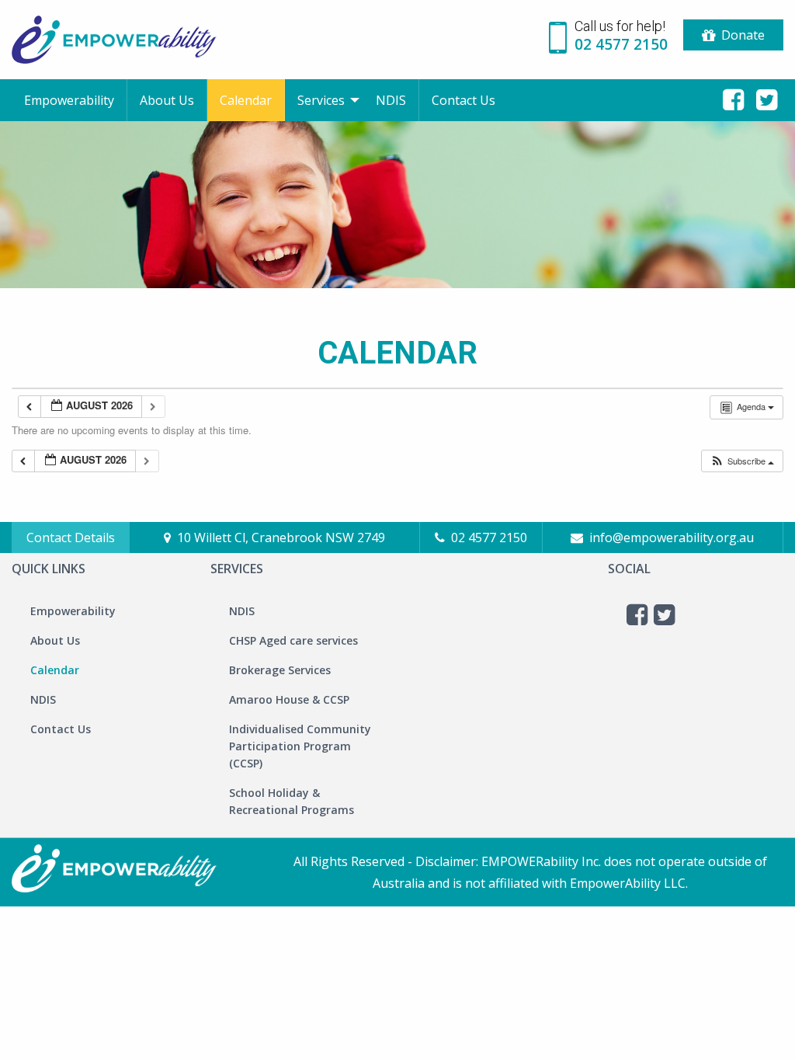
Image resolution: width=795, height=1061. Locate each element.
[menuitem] (69, 100)
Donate (743, 34)
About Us (167, 100)
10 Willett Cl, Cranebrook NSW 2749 (281, 537)
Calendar (246, 100)
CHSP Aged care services (293, 640)
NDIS (391, 100)
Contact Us (463, 100)
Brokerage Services (280, 670)
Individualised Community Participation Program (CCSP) (300, 746)
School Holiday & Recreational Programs (291, 801)
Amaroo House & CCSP (289, 699)
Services (321, 100)
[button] (742, 460)
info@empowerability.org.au (671, 537)
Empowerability (69, 100)
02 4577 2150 (489, 537)
